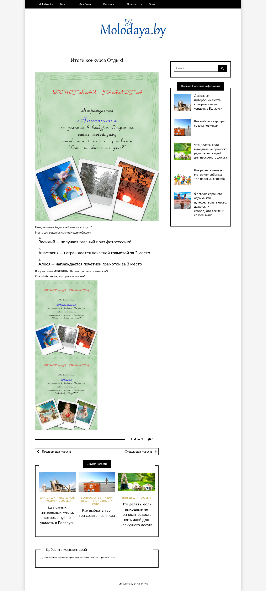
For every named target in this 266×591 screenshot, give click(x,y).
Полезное (109, 4)
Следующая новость (139, 451)
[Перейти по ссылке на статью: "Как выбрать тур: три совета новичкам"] (97, 482)
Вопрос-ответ (92, 498)
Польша (131, 4)
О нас (152, 4)
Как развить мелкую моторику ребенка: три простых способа (209, 174)
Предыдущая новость (56, 451)
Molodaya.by (45, 4)
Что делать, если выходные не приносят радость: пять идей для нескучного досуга (137, 515)
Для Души (85, 4)
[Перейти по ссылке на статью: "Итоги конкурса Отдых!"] (97, 146)
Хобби (66, 501)
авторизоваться (105, 557)
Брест (63, 4)
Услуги (52, 501)
